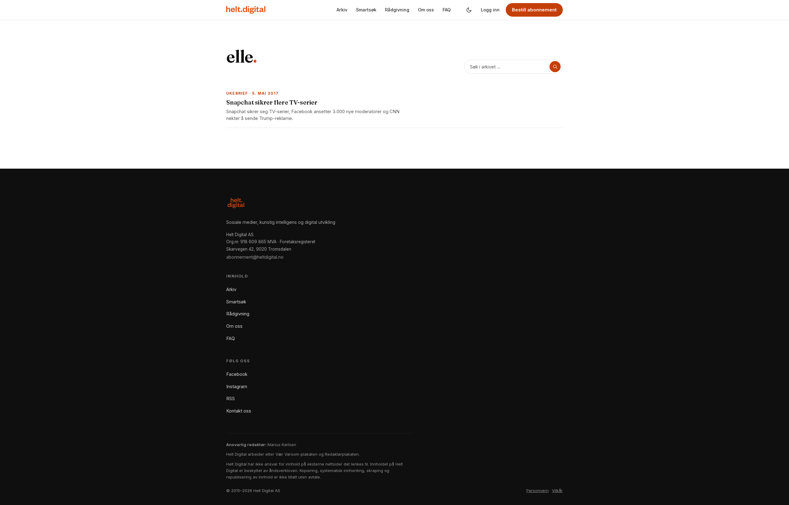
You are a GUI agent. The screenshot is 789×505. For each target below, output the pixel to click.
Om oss (426, 9)
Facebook (236, 374)
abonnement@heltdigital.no (255, 257)
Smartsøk (366, 9)
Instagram (236, 386)
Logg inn (490, 9)
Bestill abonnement (534, 10)
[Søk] (555, 66)
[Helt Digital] (245, 10)
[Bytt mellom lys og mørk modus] (469, 10)
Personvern (537, 490)
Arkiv (342, 9)
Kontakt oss (238, 410)
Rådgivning (397, 9)
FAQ (447, 9)
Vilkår (557, 490)
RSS (230, 398)
